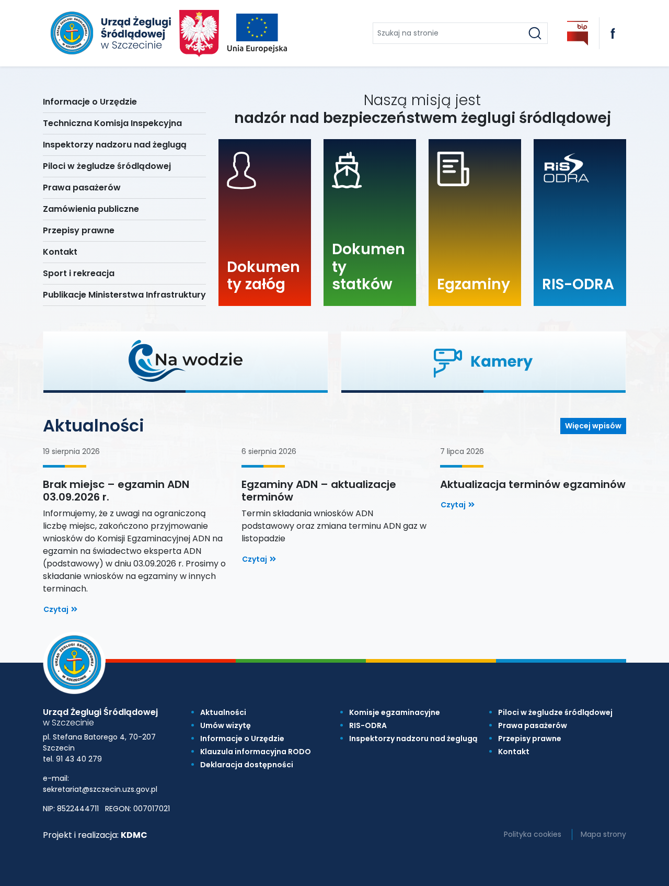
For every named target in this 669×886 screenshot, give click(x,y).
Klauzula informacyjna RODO (255, 751)
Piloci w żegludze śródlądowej (555, 712)
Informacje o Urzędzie (242, 738)
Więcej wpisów (593, 426)
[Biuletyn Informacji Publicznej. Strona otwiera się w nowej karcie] (577, 33)
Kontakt (513, 751)
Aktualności (223, 712)
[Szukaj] (535, 33)
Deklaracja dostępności (246, 764)
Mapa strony (603, 834)
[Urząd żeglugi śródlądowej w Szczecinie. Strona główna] (109, 33)
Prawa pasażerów (532, 725)
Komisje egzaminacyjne (394, 712)
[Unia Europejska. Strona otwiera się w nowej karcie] (257, 33)
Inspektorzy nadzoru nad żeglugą (413, 738)
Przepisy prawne (529, 738)
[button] (185, 361)
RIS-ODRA (368, 725)
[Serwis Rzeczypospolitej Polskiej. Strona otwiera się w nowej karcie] (199, 33)
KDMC (134, 835)
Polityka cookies (532, 834)
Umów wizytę (225, 725)
